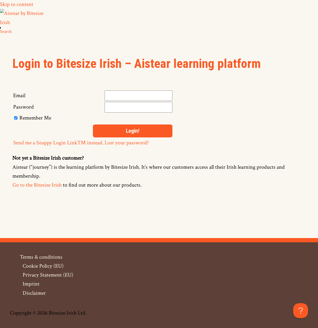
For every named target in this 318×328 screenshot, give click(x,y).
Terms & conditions (41, 257)
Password (23, 107)
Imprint (31, 283)
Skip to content (16, 4)
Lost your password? (127, 142)
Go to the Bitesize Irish (37, 185)
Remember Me (35, 118)
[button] (6, 31)
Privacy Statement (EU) (48, 275)
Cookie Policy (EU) (43, 266)
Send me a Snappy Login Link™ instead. (58, 142)
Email (19, 95)
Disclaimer (34, 293)
